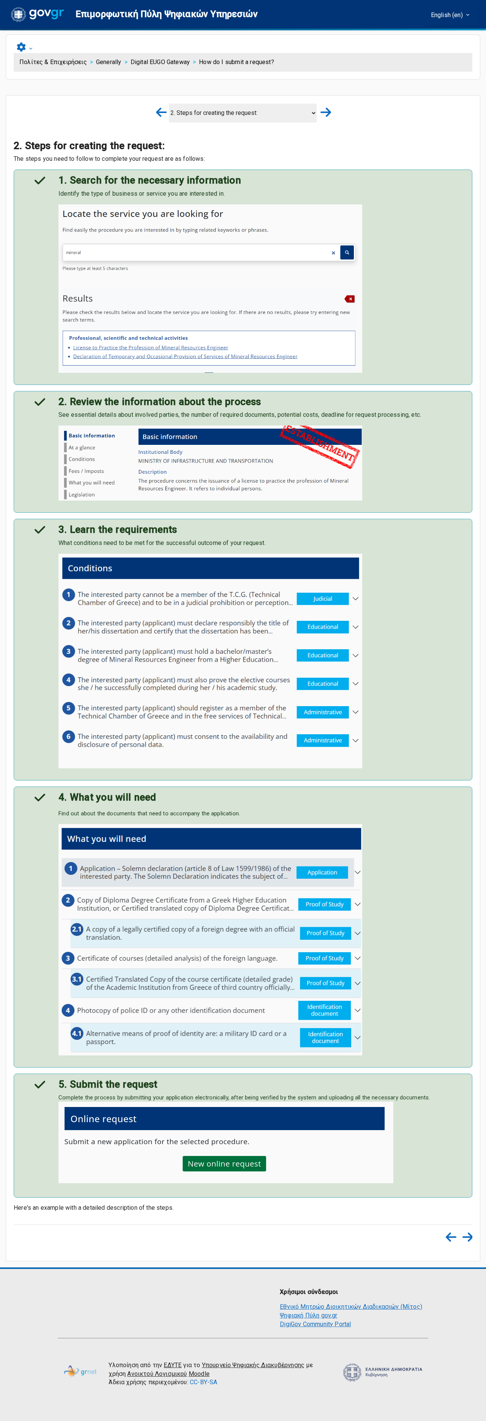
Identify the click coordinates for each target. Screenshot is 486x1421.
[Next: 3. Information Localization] (323, 112)
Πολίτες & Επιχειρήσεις (53, 62)
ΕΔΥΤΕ (172, 1365)
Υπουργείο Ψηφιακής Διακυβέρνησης (253, 1365)
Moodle (199, 1373)
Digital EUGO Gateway (160, 62)
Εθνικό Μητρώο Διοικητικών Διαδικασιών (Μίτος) (351, 1306)
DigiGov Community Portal (315, 1324)
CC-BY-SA (203, 1382)
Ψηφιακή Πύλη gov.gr (308, 1315)
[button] (167, 14)
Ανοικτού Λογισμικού (157, 1373)
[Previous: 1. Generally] (162, 112)
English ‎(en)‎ (447, 15)
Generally (109, 62)
